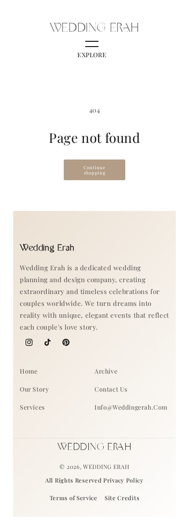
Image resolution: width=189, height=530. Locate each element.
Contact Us (110, 389)
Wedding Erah (106, 466)
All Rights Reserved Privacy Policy (94, 480)
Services (32, 407)
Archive (105, 371)
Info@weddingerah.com (130, 407)
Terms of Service (74, 497)
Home (28, 371)
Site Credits (122, 497)
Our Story (34, 389)
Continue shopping (94, 170)
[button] (92, 50)
